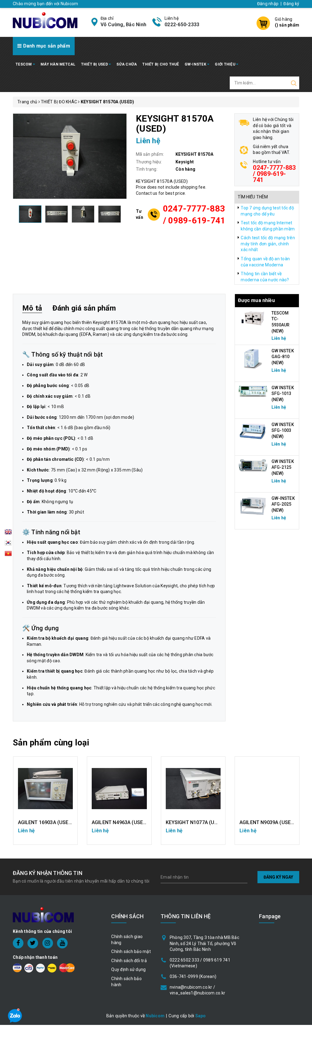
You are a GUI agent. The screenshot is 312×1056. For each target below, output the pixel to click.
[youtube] (62, 943)
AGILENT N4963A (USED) (120, 822)
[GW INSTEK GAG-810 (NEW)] (253, 358)
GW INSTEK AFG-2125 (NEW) (282, 467)
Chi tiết (45, 833)
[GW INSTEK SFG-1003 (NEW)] (253, 430)
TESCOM (24, 64)
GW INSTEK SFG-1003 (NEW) (282, 430)
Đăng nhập (267, 3)
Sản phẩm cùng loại (51, 743)
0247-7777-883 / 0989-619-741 (194, 215)
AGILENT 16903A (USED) (46, 822)
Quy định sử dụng (128, 969)
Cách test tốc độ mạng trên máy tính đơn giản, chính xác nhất (268, 243)
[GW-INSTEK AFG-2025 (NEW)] (253, 505)
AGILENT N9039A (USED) (267, 822)
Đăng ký (291, 3)
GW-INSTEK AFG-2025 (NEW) (283, 504)
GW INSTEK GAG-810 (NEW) (282, 356)
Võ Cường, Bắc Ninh (124, 24)
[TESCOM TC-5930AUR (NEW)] (253, 317)
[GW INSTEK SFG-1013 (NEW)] (253, 391)
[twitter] (32, 943)
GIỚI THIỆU (225, 64)
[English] (8, 533)
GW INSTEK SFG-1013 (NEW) (282, 393)
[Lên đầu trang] (302, 734)
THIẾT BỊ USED (95, 64)
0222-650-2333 (182, 24)
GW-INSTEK (196, 64)
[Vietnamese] (8, 544)
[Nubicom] (45, 19)
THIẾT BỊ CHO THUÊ (160, 64)
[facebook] (18, 943)
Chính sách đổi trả (129, 960)
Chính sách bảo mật (131, 951)
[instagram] (47, 943)
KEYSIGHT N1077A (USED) (196, 822)
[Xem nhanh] (45, 789)
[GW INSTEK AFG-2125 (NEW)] (253, 465)
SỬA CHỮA (126, 64)
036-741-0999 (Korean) (193, 976)
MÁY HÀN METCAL (58, 64)
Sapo (200, 1015)
